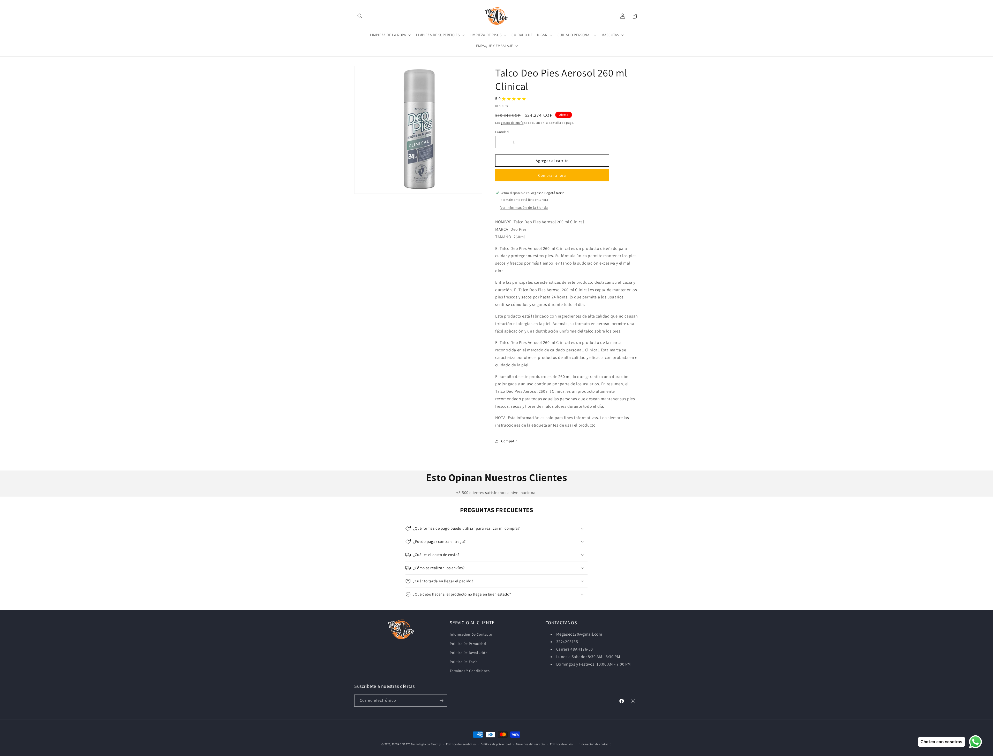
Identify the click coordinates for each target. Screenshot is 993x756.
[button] (360, 16)
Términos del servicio (530, 744)
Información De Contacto (471, 634)
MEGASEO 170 (401, 744)
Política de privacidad (496, 744)
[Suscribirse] (441, 701)
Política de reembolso (461, 744)
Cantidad (502, 132)
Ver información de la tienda (524, 207)
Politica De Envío (464, 661)
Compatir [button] (509, 441)
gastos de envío (512, 123)
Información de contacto (594, 744)
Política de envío (561, 744)
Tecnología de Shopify (426, 744)
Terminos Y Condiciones (470, 670)
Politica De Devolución (468, 652)
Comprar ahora (552, 175)
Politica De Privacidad (468, 643)
